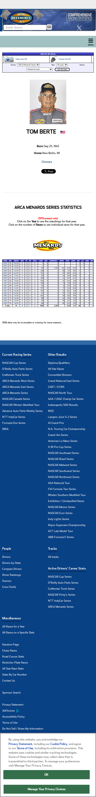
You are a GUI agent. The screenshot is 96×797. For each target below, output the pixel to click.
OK (46, 774)
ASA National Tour (59, 483)
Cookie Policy (58, 744)
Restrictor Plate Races (15, 662)
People (6, 548)
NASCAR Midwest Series (62, 465)
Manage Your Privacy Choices (47, 789)
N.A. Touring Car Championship (66, 429)
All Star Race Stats (13, 668)
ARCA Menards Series (15, 392)
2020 (5, 303)
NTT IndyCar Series (13, 417)
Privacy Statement (12, 704)
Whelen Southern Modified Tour (67, 495)
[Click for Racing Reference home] (48, 20)
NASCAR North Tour (60, 392)
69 (16, 306)
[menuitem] (25, 711)
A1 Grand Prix (56, 423)
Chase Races (9, 650)
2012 (5, 286)
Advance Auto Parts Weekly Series (22, 411)
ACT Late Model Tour (60, 531)
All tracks (53, 556)
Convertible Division (60, 374)
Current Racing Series (16, 354)
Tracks (52, 548)
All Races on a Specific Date (18, 632)
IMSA (5, 429)
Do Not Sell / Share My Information (22, 728)
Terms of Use (10, 722)
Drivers (6, 556)
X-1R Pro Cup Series (59, 447)
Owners (6, 581)
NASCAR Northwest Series (63, 477)
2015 (5, 293)
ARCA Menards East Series (18, 386)
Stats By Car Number (14, 674)
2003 (5, 263)
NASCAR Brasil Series (61, 459)
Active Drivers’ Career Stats (67, 568)
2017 (5, 298)
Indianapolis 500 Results (63, 405)
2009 (5, 278)
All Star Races (56, 368)
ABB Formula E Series (61, 537)
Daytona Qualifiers (59, 362)
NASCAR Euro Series (60, 513)
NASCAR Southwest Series (64, 471)
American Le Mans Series (62, 441)
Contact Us (8, 680)
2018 (5, 300)
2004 (5, 266)
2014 (5, 291)
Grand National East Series (63, 380)
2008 (5, 276)
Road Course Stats (13, 656)
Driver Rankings (11, 575)
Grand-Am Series (58, 435)
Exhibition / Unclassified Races (66, 501)
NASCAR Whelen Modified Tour (21, 405)
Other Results (57, 354)
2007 (5, 273)
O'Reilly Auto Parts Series (17, 368)
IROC (51, 411)
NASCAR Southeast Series (63, 453)
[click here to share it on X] (80, 28)
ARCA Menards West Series (18, 380)
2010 (5, 281)
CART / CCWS (56, 386)
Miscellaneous (11, 618)
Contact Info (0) (64, 59)
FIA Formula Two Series (62, 489)
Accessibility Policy (13, 716)
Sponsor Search (11, 692)
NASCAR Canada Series (16, 399)
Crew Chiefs (9, 587)
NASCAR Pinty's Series (61, 594)
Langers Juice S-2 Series (62, 417)
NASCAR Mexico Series (61, 507)
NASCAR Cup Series (14, 362)
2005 (5, 268)
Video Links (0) (20, 59)
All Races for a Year (13, 626)
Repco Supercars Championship (67, 525)
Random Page (10, 644)
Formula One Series (13, 423)
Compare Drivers (12, 568)
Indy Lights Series (58, 519)
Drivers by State (11, 562)
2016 (5, 296)
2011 (5, 283)
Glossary (47, 161)
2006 (5, 271)
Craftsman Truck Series (15, 374)
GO (49, 26)
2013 (5, 288)
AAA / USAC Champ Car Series (65, 399)
